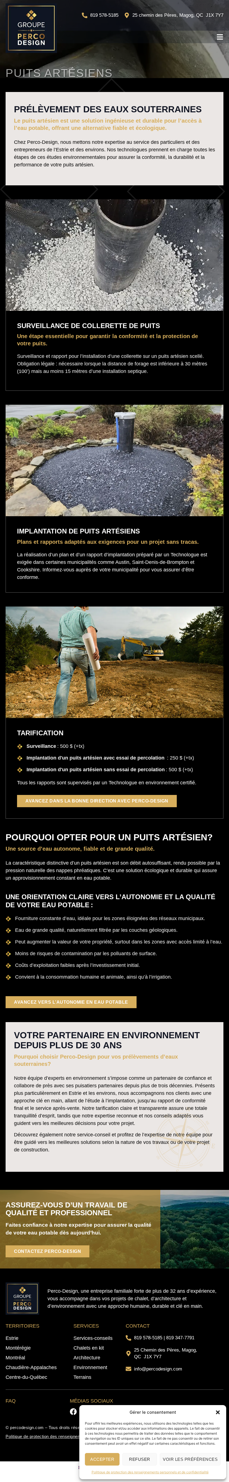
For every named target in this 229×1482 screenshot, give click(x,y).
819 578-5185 (148, 1337)
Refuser (139, 1459)
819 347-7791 (180, 1337)
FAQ (11, 1401)
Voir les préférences (190, 1459)
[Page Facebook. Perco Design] (73, 1411)
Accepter (102, 1459)
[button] (218, 1412)
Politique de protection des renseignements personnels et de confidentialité (150, 1472)
